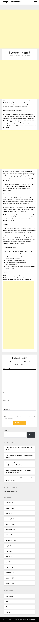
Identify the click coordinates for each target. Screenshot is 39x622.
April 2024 (9, 562)
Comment (7, 368)
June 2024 (9, 551)
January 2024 (10, 578)
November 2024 (10, 529)
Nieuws (8, 607)
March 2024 (9, 567)
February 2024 (10, 572)
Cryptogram (9, 596)
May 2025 (9, 513)
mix (7, 601)
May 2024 (9, 556)
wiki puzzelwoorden (11, 1)
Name (6, 392)
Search (6, 430)
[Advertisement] (19, 29)
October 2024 (10, 535)
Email (6, 400)
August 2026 (10, 502)
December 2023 (10, 583)
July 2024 (9, 545)
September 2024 (11, 540)
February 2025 (10, 519)
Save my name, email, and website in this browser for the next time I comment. (20, 417)
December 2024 (10, 524)
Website (6, 409)
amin (28, 55)
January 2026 (10, 508)
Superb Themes (31, 619)
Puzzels (8, 612)
